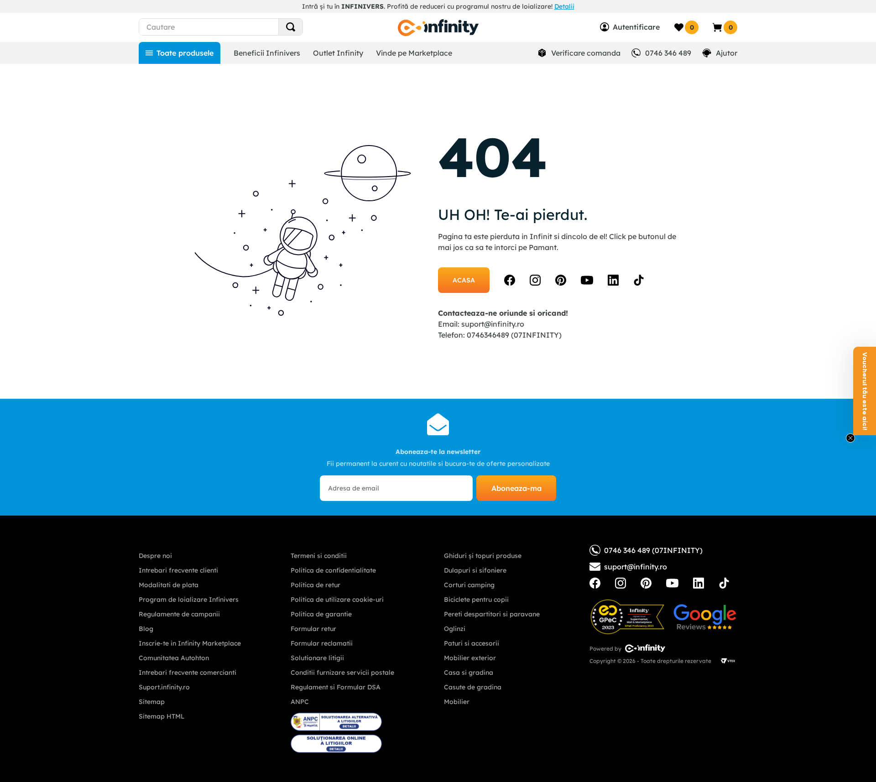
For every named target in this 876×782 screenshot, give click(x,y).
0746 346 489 (668, 52)
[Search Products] (290, 27)
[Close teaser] (850, 438)
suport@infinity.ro (492, 323)
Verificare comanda (585, 52)
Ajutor (726, 52)
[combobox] (237, 27)
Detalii (564, 6)
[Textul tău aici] (594, 583)
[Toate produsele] (179, 53)
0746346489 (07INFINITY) (514, 334)
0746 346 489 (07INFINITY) (653, 550)
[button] (864, 391)
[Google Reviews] (705, 617)
